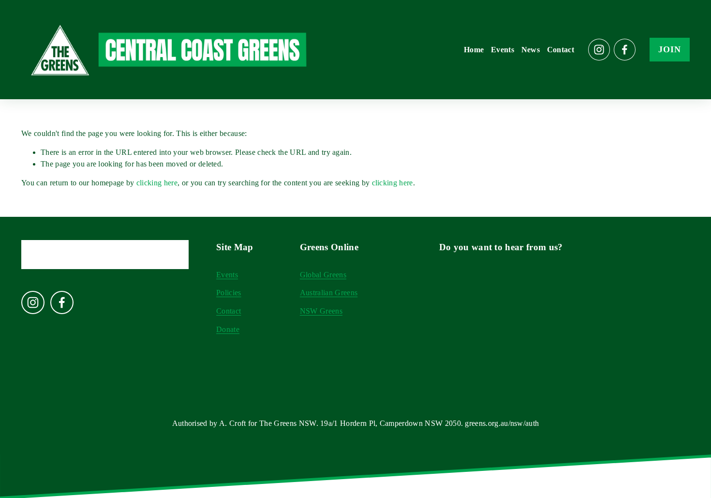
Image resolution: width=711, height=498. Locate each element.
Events (502, 49)
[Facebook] (625, 49)
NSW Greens (321, 311)
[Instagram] (599, 49)
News (530, 49)
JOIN (669, 49)
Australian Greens (328, 292)
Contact (560, 49)
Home (474, 49)
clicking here (157, 183)
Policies (228, 292)
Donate (227, 329)
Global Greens (323, 275)
